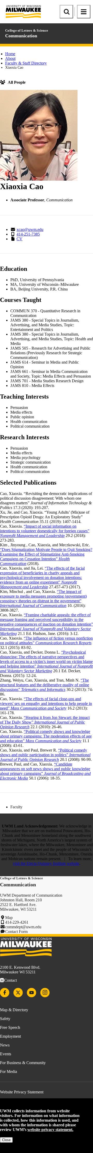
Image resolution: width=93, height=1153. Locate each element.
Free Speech (10, 1027)
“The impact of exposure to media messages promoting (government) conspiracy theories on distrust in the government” (43, 598)
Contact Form (16, 931)
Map (9, 917)
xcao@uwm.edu (30, 229)
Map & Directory (14, 1010)
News (5, 1045)
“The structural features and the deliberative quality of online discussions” (44, 685)
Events (5, 1054)
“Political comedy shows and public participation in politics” (45, 755)
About (10, 58)
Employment (10, 1036)
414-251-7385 (28, 234)
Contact (10, 980)
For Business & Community (23, 1062)
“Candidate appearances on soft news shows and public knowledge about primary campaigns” (45, 771)
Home (10, 54)
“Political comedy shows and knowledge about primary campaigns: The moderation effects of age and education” (46, 736)
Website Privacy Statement (21, 1092)
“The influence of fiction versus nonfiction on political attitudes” (46, 640)
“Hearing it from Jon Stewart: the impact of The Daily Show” (45, 722)
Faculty (16, 807)
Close (6, 1140)
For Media (8, 1071)
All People (17, 82)
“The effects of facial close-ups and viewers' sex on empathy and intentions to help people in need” (46, 703)
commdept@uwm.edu (23, 927)
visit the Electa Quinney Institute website (46, 863)
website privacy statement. (50, 1129)
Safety (5, 1018)
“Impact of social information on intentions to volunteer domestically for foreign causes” (44, 531)
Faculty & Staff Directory (26, 63)
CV (19, 239)
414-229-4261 (16, 922)
